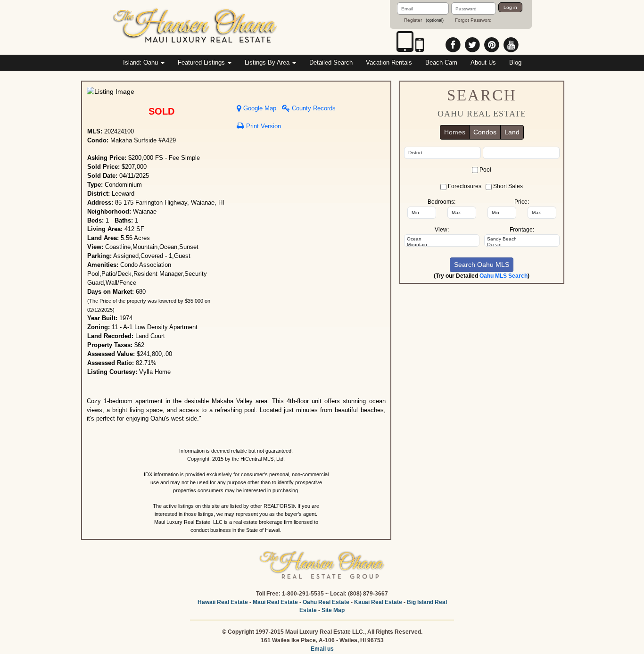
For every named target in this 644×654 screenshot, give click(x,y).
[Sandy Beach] (522, 239)
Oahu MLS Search (503, 276)
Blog (515, 62)
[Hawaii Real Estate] (195, 27)
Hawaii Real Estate (223, 602)
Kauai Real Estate (378, 602)
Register (413, 20)
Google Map (258, 108)
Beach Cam (441, 62)
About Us (483, 62)
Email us (322, 649)
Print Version (262, 126)
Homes (454, 132)
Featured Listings (202, 62)
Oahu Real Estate (326, 602)
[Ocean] (442, 239)
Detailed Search (331, 62)
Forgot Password (473, 20)
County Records (313, 108)
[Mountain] (442, 245)
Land (512, 132)
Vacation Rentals (389, 62)
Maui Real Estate (275, 602)
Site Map (333, 610)
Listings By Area (268, 62)
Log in (510, 7)
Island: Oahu (141, 62)
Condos (484, 132)
